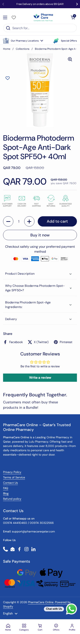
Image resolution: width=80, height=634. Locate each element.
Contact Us (10, 483)
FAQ (5, 488)
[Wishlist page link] (14, 17)
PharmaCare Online (41, 602)
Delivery (11, 319)
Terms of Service (14, 477)
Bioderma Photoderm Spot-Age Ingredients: (28, 304)
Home (6, 49)
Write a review (40, 377)
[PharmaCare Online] (43, 17)
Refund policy (12, 499)
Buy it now (40, 235)
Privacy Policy (12, 472)
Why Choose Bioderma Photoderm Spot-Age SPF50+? (35, 288)
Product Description (20, 274)
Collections (22, 49)
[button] (23, 41)
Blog (6, 493)
